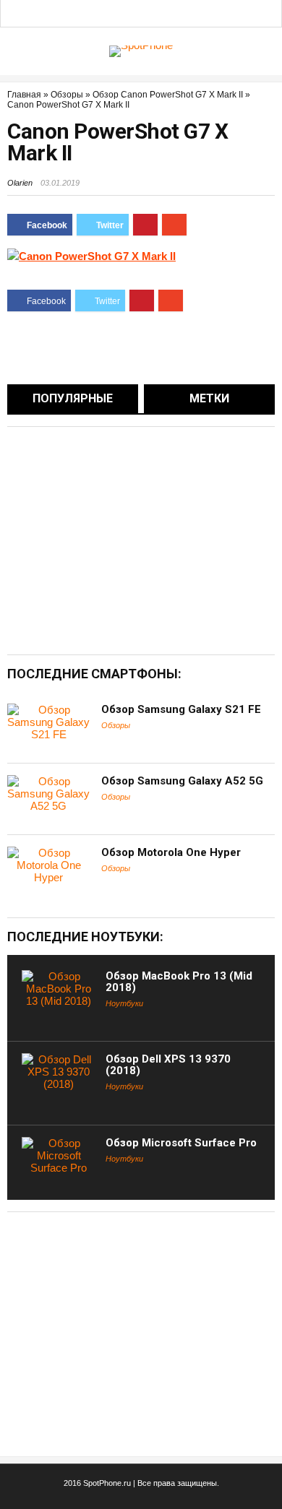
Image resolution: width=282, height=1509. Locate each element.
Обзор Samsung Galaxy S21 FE (181, 709)
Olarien (20, 182)
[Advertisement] (128, 539)
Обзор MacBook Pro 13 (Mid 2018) (179, 981)
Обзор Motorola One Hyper (171, 852)
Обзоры (67, 95)
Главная (24, 95)
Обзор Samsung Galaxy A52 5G (182, 780)
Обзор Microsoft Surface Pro (181, 1142)
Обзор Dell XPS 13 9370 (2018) (168, 1064)
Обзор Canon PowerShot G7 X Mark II (168, 95)
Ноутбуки (124, 1003)
